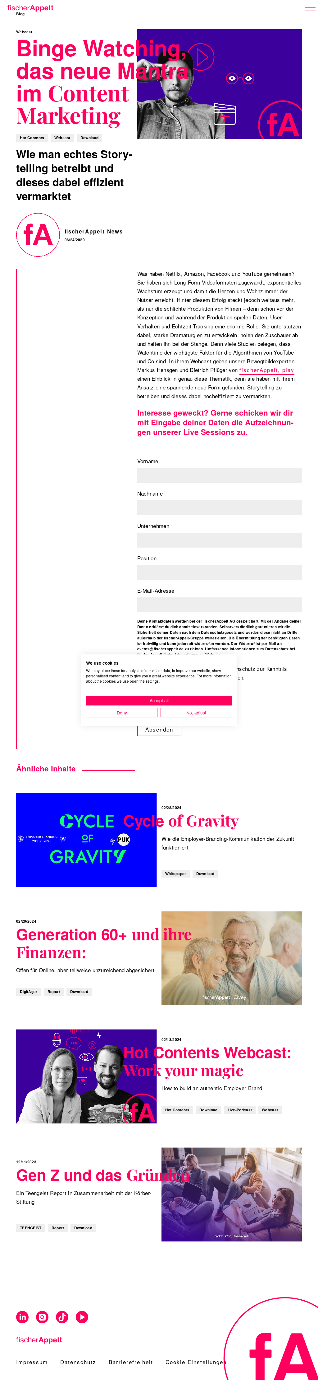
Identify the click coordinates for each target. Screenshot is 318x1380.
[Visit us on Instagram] (42, 1317)
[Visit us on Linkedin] (22, 1317)
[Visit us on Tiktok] (62, 1317)
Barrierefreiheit (131, 1362)
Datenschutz (78, 1362)
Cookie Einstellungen (196, 1362)
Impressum (32, 1362)
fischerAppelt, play (266, 370)
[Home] (29, 7)
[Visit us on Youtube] (82, 1317)
